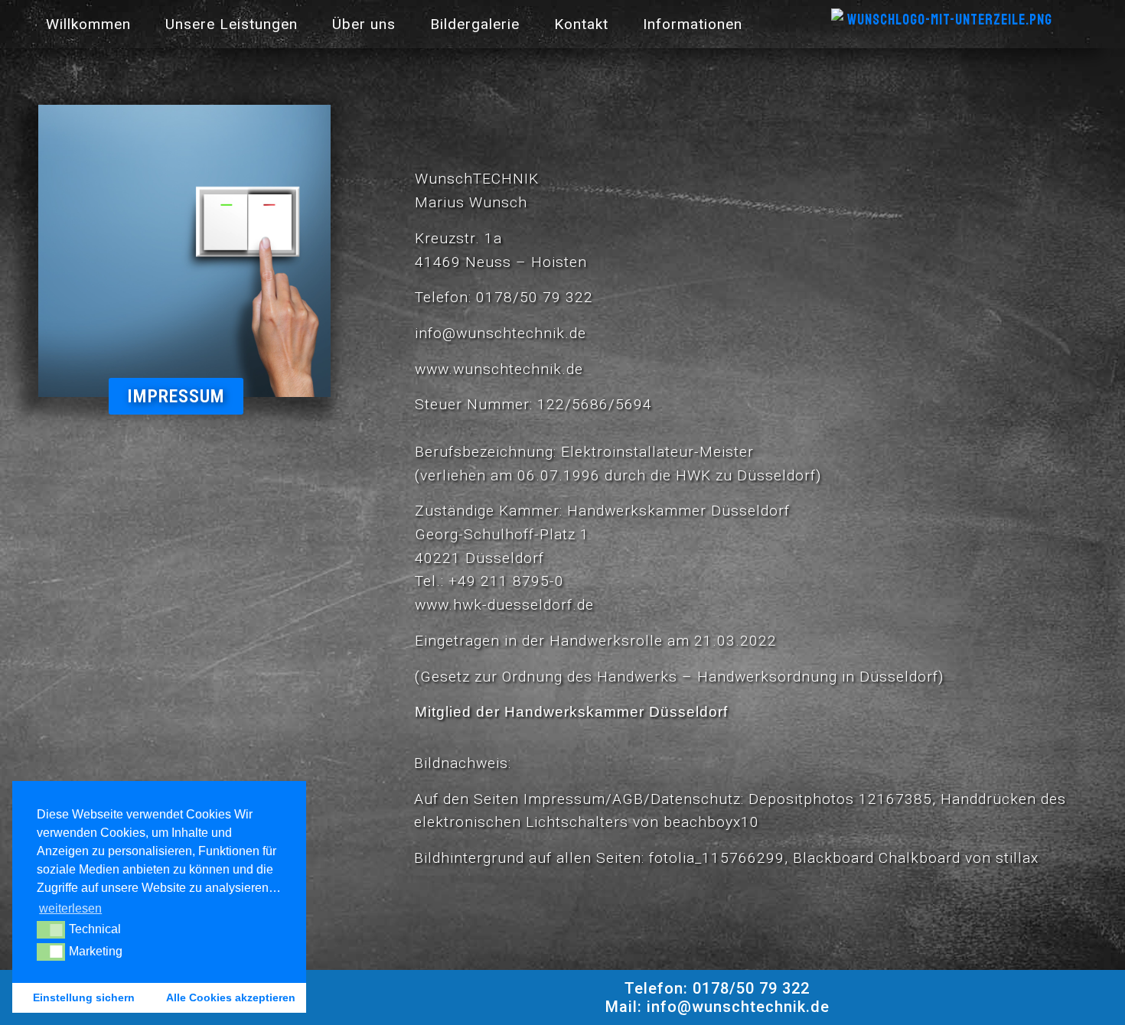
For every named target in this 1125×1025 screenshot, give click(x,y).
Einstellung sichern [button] (84, 997)
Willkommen (88, 24)
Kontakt (581, 24)
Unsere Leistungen (231, 24)
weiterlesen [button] (70, 908)
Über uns (364, 24)
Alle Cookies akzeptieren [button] (230, 997)
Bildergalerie (475, 24)
